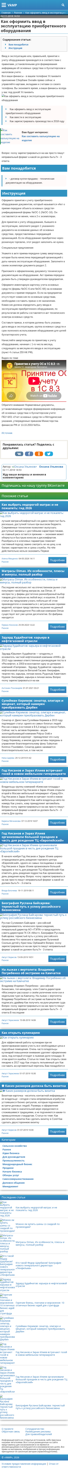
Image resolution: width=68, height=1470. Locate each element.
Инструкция (15, 48)
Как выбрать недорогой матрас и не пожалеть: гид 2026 (30, 506)
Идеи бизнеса (10, 1153)
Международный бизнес (17, 1164)
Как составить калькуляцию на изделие (41, 138)
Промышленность (13, 1160)
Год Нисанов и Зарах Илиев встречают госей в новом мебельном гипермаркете (34, 772)
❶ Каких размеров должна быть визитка (34, 1086)
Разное (5, 561)
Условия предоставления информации (24, 1463)
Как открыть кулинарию (21, 1033)
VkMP (12, 5)
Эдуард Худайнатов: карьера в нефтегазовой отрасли (25, 639)
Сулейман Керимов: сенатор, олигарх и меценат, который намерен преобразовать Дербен (32, 703)
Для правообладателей (38, 1434)
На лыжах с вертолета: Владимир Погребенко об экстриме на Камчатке (31, 971)
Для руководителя (13, 1156)
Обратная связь (11, 1431)
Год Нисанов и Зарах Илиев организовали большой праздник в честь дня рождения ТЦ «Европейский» (33, 836)
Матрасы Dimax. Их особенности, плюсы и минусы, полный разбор (33, 572)
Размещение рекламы (38, 1431)
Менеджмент (10, 1186)
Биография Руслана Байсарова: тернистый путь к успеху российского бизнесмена (31, 906)
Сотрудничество (34, 1429)
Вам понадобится (18, 44)
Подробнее (57, 560)
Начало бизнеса (12, 1171)
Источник (7, 433)
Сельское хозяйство (14, 1145)
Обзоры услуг (10, 1175)
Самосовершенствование (18, 1178)
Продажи (8, 1167)
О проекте (7, 1429)
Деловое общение (13, 1182)
